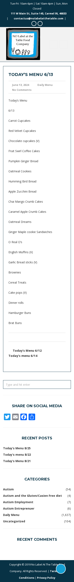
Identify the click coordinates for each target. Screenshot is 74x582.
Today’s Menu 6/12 (27, 350)
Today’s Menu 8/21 (17, 461)
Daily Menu (45, 85)
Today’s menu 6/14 (22, 356)
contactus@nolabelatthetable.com (38, 18)
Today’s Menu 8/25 (17, 448)
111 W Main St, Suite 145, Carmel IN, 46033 (38, 13)
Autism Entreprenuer (18, 508)
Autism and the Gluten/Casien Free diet (32, 496)
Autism (8, 489)
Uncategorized (14, 521)
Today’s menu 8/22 (17, 455)
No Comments (21, 90)
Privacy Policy (46, 578)
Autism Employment (18, 502)
